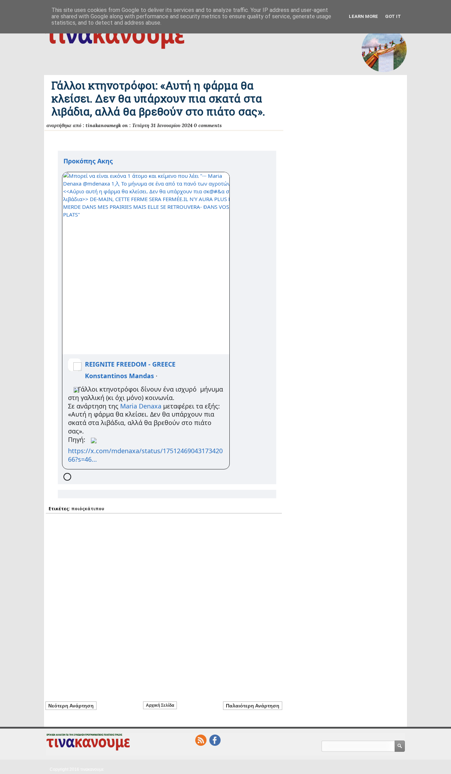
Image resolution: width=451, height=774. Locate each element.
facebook (215, 740)
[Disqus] (163, 603)
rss (201, 740)
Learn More (363, 16)
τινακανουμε (92, 769)
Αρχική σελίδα (160, 705)
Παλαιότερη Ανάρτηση (252, 706)
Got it (393, 16)
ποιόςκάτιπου (87, 509)
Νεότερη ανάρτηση (71, 706)
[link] (88, 161)
